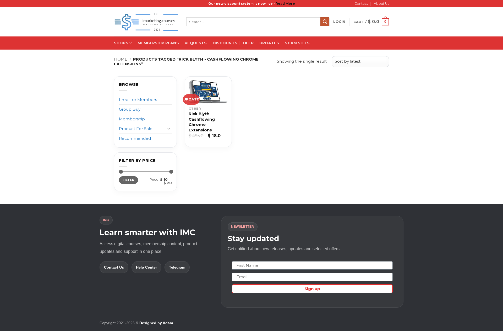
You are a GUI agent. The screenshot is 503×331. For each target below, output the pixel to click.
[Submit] (324, 21)
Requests (196, 43)
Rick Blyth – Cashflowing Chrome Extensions (202, 121)
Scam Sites (297, 43)
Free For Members (138, 99)
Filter (128, 180)
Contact (361, 4)
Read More (285, 4)
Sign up (312, 288)
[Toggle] (169, 129)
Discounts (225, 43)
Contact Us (114, 267)
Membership (132, 118)
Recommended (135, 138)
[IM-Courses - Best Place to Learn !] (146, 22)
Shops (121, 43)
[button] (339, 22)
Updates (269, 43)
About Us (381, 4)
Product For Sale (135, 128)
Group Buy (129, 109)
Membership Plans (158, 43)
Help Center (146, 267)
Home (120, 59)
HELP (248, 43)
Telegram (177, 267)
